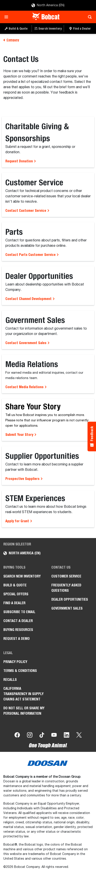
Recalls (10, 679)
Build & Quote (15, 585)
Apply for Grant (17, 521)
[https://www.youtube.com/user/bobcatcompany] (54, 735)
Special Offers (15, 594)
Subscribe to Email (19, 612)
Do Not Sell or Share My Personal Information (23, 711)
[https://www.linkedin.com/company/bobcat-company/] (66, 735)
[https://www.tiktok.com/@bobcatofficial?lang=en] (42, 735)
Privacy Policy (15, 662)
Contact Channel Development (28, 299)
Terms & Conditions (20, 671)
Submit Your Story (19, 434)
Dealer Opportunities (69, 599)
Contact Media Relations (24, 387)
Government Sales (67, 608)
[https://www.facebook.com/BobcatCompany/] (17, 735)
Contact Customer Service (26, 210)
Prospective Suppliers (22, 479)
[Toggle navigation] (7, 17)
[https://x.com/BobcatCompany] (79, 735)
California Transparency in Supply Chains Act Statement (23, 693)
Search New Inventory (22, 576)
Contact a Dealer (18, 621)
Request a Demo (16, 638)
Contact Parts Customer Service (30, 255)
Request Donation (19, 161)
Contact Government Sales (26, 343)
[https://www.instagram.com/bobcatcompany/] (29, 735)
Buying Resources (18, 630)
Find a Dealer (14, 603)
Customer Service (66, 576)
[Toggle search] (88, 17)
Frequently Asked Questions (66, 588)
